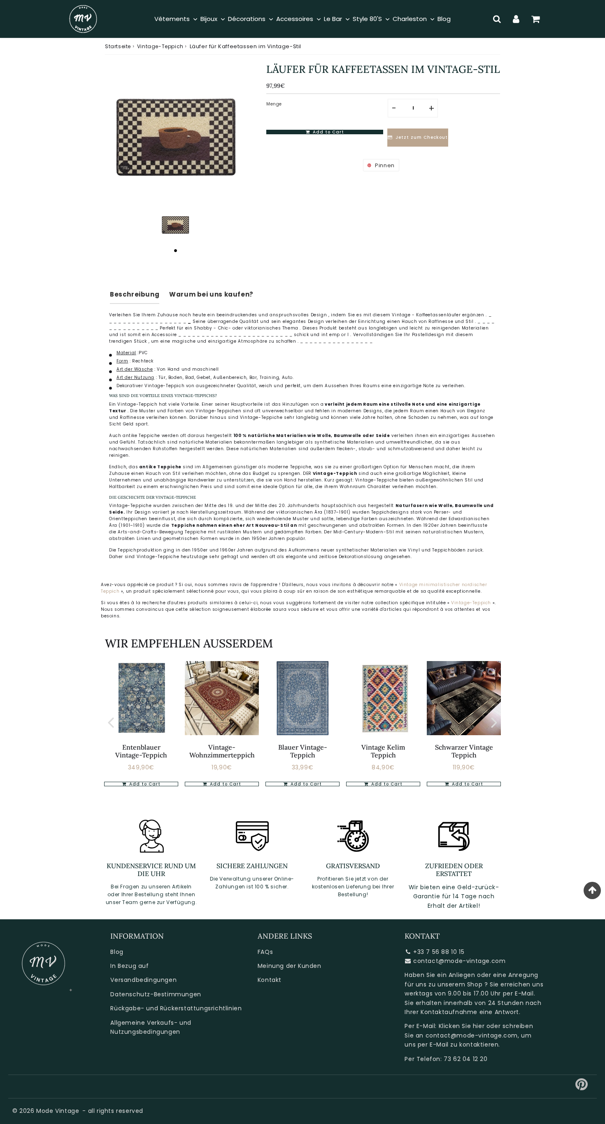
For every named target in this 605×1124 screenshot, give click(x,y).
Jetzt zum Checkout (422, 138)
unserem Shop (459, 984)
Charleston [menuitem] (410, 18)
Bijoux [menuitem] (208, 18)
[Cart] (535, 19)
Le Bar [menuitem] (333, 18)
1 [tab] (175, 250)
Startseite (118, 46)
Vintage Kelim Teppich (383, 751)
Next (494, 721)
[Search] (497, 19)
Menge (274, 104)
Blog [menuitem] (444, 18)
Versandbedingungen (143, 980)
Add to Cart (144, 784)
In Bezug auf (129, 966)
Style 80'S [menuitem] (367, 18)
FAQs (265, 952)
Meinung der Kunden (289, 966)
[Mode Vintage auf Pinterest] (581, 1087)
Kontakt (270, 980)
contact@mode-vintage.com (459, 961)
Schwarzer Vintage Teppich (464, 751)
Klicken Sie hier (462, 1026)
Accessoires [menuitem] (294, 18)
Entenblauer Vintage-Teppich (141, 751)
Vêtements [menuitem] (172, 18)
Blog (116, 952)
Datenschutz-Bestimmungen (155, 994)
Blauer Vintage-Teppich (302, 751)
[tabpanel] (175, 224)
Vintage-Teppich (160, 46)
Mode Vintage (57, 1111)
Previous (111, 721)
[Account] (516, 19)
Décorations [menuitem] (246, 18)
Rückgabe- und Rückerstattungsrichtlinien (176, 1008)
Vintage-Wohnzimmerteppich (222, 751)
